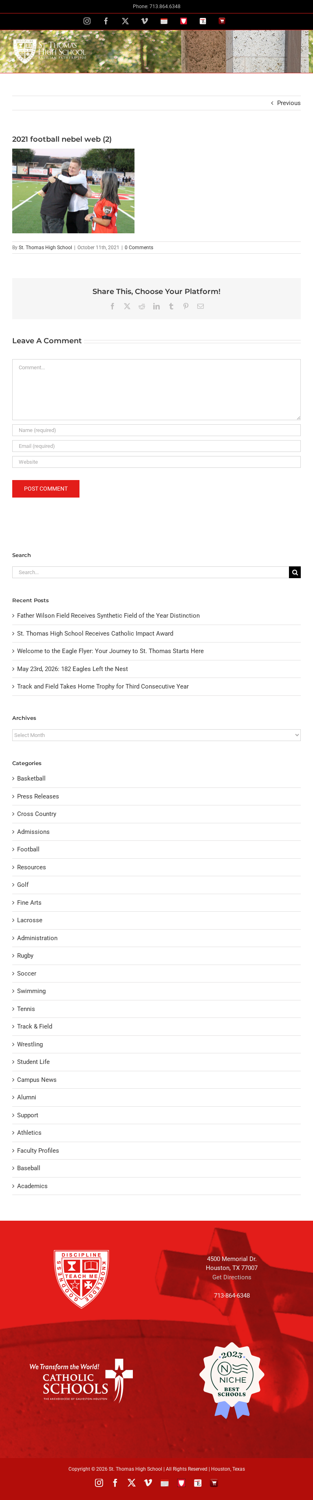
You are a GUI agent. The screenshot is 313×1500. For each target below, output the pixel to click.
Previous (289, 103)
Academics (32, 1186)
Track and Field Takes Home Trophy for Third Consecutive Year (103, 686)
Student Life (33, 1062)
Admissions (33, 832)
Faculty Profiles (38, 1150)
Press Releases (38, 796)
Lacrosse (29, 920)
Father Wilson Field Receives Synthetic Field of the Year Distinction (108, 615)
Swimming (31, 991)
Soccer (26, 973)
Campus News (37, 1079)
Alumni (26, 1097)
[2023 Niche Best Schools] (232, 1380)
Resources (31, 867)
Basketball (31, 778)
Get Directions (231, 1277)
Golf (23, 884)
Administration (37, 938)
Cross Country (36, 814)
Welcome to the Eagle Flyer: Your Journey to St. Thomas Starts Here (110, 651)
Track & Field (34, 1026)
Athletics (29, 1132)
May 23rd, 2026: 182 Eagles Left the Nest (72, 669)
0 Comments (139, 247)
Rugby (25, 955)
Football (28, 849)
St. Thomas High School (45, 247)
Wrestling (30, 1044)
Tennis (26, 1009)
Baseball (28, 1168)
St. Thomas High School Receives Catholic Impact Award (95, 633)
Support (27, 1115)
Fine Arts (29, 902)
